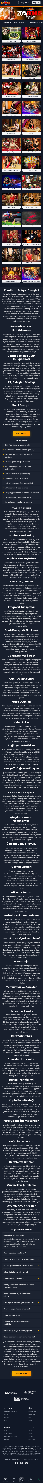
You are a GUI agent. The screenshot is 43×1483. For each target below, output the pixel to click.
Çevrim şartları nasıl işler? (14, 1253)
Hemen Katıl (21, 433)
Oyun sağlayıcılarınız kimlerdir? (16, 1309)
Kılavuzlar (7, 1439)
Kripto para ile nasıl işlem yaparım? (18, 1302)
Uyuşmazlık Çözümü (10, 1411)
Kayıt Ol (36, 3)
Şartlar (30, 1436)
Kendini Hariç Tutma (10, 1436)
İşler (29, 1417)
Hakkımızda (32, 1411)
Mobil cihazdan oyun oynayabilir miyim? (17, 1294)
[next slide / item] (41, 13)
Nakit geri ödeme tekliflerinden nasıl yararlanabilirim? (18, 1286)
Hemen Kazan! (21, 1373)
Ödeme (6, 1417)
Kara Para (31, 1439)
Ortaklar (31, 1420)
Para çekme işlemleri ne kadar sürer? (19, 1259)
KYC (5, 1420)
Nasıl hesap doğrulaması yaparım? (18, 1330)
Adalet (6, 1414)
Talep (30, 1430)
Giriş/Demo (24, 3)
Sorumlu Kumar (9, 1433)
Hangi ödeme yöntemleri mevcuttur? (19, 1337)
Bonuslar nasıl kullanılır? (13, 1278)
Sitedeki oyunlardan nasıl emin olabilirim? (16, 1322)
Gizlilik (30, 1433)
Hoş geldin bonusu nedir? (14, 1235)
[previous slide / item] (1, 13)
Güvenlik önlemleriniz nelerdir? (16, 1272)
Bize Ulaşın (31, 1414)
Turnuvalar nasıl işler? (12, 1315)
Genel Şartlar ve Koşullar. (27, 1448)
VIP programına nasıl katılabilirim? (18, 1265)
